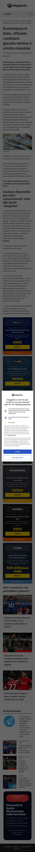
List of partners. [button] (11, 435)
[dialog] (17, 426)
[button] (17, 422)
